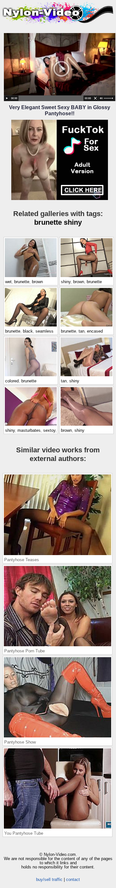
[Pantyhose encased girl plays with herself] (86, 326)
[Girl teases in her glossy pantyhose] (86, 376)
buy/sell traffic (49, 879)
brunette (48, 222)
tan (81, 331)
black (28, 331)
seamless (44, 331)
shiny (73, 222)
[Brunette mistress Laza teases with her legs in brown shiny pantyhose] (86, 276)
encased (95, 331)
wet (8, 281)
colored (12, 381)
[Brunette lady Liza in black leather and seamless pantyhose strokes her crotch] (31, 326)
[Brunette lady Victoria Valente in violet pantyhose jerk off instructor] (31, 376)
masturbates (29, 430)
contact (73, 879)
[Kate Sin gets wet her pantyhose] (31, 276)
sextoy (49, 430)
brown (37, 281)
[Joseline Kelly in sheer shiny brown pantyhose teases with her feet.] (86, 425)
